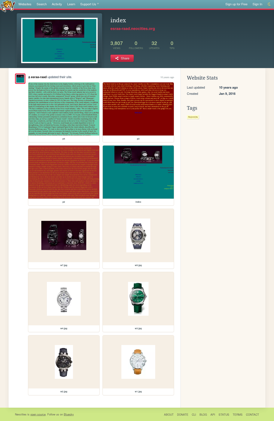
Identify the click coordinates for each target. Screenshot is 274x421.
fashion (193, 117)
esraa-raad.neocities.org (132, 28)
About (169, 414)
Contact (252, 414)
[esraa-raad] (20, 78)
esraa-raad (39, 76)
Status (224, 414)
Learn (71, 4)
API (212, 414)
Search (42, 4)
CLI (194, 414)
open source (38, 414)
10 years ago (167, 77)
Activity (57, 4)
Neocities (21, 414)
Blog (203, 414)
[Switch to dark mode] (269, 4)
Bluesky (69, 414)
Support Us (88, 4)
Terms (238, 414)
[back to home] (8, 6)
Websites (24, 4)
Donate (182, 414)
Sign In (257, 4)
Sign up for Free (236, 4)
